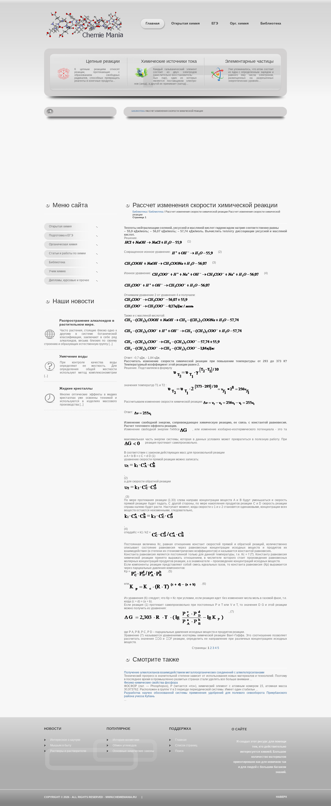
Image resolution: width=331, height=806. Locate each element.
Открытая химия (185, 23)
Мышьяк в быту (60, 745)
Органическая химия (63, 244)
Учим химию (57, 271)
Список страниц (186, 745)
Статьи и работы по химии (67, 253)
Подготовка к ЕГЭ (61, 235)
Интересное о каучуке (65, 740)
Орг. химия (239, 23)
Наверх (281, 796)
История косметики (126, 740)
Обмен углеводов (124, 745)
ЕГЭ (215, 23)
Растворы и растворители (68, 751)
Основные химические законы (133, 751)
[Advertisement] (165, 160)
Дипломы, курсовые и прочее (69, 280)
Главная (152, 23)
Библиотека (270, 23)
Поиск (179, 751)
